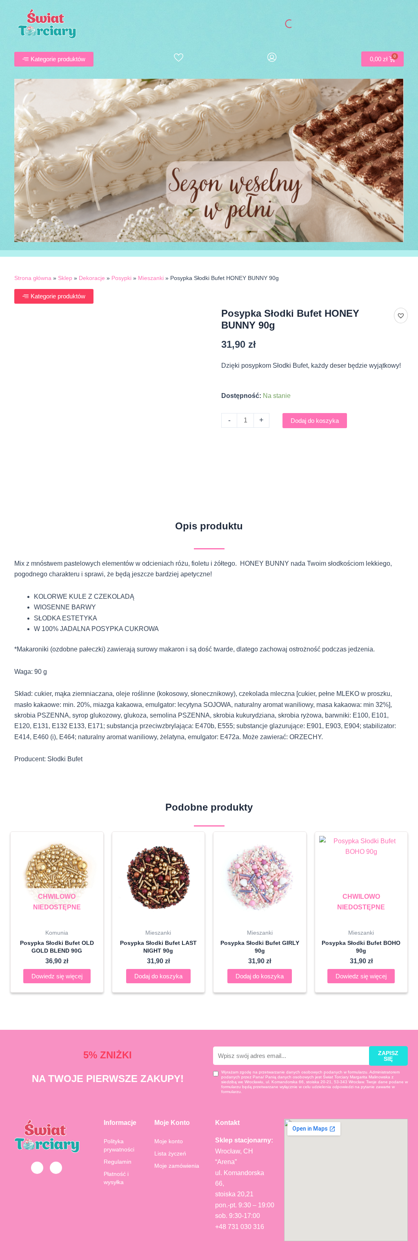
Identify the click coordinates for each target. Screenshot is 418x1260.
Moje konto (168, 1141)
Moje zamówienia (176, 1165)
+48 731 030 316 (239, 1226)
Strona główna (32, 278)
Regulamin (117, 1161)
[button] (401, 315)
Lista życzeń (170, 1153)
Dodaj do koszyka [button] (158, 976)
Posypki (121, 278)
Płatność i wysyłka (116, 1178)
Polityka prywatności (119, 1145)
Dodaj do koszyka (315, 420)
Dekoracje (92, 278)
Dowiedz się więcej (56, 976)
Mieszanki (151, 278)
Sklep (65, 278)
